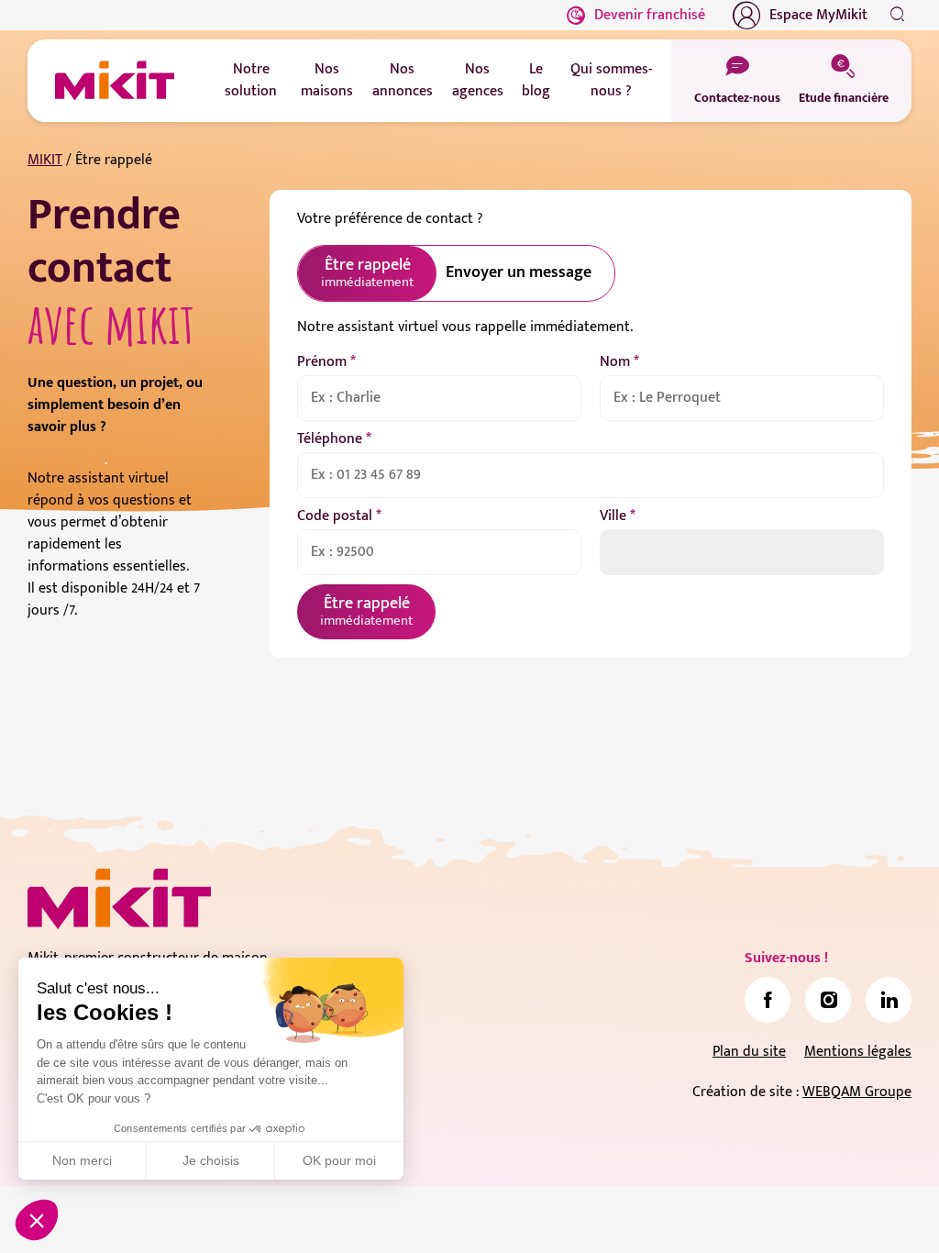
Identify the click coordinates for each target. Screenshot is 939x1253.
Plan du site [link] (749, 1051)
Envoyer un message (518, 272)
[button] (37, 1220)
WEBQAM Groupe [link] (856, 1092)
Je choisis (210, 1160)
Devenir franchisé (649, 15)
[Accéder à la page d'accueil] (119, 899)
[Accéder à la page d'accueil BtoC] (115, 80)
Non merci (82, 1160)
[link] (767, 1000)
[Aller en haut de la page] (888, 1212)
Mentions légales (857, 1051)
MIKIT (45, 160)
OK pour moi (339, 1160)
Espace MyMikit (818, 15)
